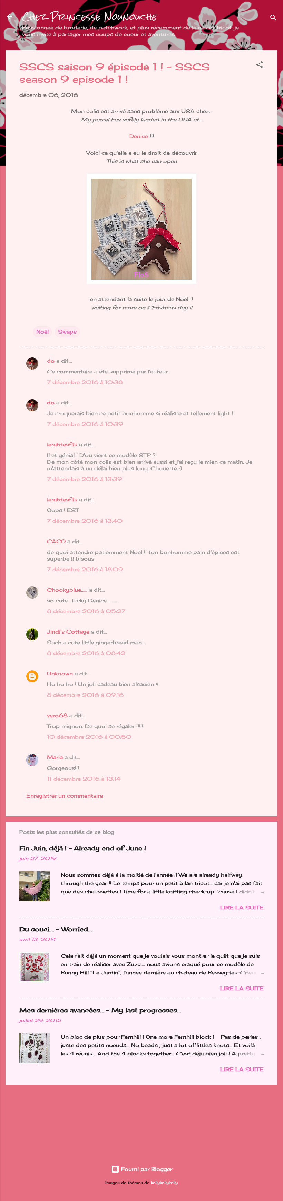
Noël (42, 331)
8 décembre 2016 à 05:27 (86, 611)
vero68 (57, 715)
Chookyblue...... (67, 589)
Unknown (60, 673)
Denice (138, 136)
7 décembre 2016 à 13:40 (85, 521)
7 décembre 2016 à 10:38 (85, 382)
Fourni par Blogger (145, 1169)
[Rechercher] (273, 18)
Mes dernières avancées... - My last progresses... (100, 1010)
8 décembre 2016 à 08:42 (86, 653)
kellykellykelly (164, 1183)
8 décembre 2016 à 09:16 (85, 695)
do (51, 360)
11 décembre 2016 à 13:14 (83, 778)
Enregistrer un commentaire (64, 795)
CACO (56, 541)
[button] (259, 66)
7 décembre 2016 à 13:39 (84, 479)
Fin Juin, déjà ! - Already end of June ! (82, 848)
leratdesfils (62, 444)
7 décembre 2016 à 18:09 (85, 569)
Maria (55, 757)
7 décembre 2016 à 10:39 (85, 424)
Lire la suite (242, 907)
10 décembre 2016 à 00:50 (89, 737)
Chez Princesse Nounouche (89, 16)
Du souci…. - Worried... (55, 929)
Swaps (67, 331)
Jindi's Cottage (68, 631)
